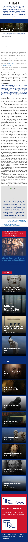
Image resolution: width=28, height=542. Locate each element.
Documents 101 (6, 67)
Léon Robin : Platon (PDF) (12, 438)
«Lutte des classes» (6, 65)
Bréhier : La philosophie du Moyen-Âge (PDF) (12, 308)
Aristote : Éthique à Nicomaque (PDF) (12, 288)
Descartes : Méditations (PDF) (13, 453)
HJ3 (2, 50)
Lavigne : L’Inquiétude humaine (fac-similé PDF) (14, 328)
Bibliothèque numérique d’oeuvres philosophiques (13, 259)
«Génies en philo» (12, 63)
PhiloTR (14, 3)
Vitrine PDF (7, 272)
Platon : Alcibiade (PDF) (11, 406)
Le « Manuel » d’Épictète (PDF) (13, 469)
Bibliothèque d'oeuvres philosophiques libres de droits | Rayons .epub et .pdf (14, 234)
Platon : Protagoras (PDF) (12, 350)
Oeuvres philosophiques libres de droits (13, 254)
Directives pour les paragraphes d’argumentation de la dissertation (17, 221)
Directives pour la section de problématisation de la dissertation (11, 225)
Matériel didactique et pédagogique (18, 67)
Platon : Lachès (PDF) (10, 422)
